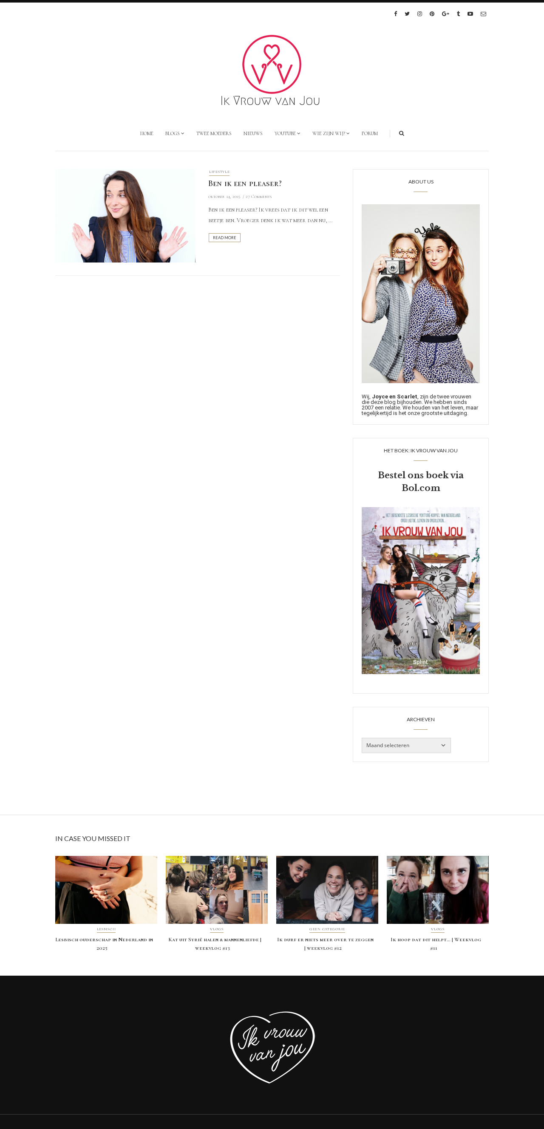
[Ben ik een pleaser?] (125, 215)
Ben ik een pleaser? (245, 183)
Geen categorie (327, 929)
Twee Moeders (214, 133)
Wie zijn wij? (328, 133)
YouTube (285, 133)
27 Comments (259, 196)
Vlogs (217, 929)
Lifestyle (219, 171)
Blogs (172, 133)
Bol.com (421, 488)
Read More (224, 237)
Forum (370, 133)
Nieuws (253, 133)
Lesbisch (106, 929)
